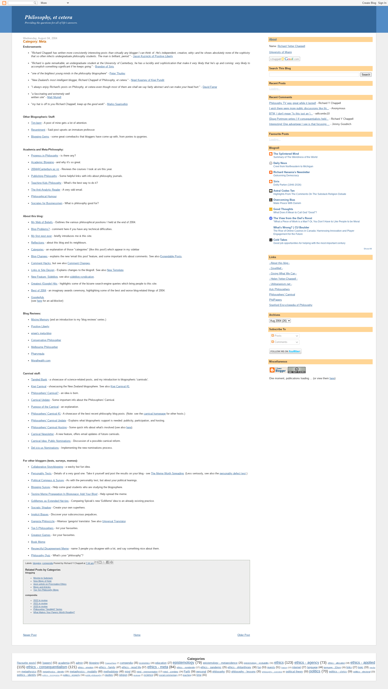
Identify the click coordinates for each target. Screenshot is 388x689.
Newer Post (30, 634)
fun (259, 667)
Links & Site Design (42, 270)
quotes (109, 674)
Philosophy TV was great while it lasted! (292, 103)
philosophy (218, 671)
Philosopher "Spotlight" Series (47, 609)
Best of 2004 (38, 290)
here (39, 300)
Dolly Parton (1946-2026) (287, 184)
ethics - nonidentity (186, 667)
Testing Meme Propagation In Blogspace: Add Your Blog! (64, 494)
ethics (279, 663)
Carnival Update (40, 399)
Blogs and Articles (42, 587)
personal (201, 671)
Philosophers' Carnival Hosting (49, 427)
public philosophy (93, 675)
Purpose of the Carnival (45, 406)
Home (137, 634)
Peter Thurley (117, 73)
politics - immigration (51, 675)
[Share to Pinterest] (112, 562)
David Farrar (210, 86)
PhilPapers (275, 299)
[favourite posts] (26, 662)
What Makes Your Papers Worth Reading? (54, 612)
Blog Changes (39, 256)
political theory (294, 671)
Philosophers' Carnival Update (48, 420)
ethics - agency (306, 663)
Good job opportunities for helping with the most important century (309, 243)
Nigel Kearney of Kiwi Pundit (147, 80)
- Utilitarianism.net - (280, 284)
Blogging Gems (40, 136)
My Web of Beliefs (42, 222)
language (312, 667)
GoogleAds (37, 297)
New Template (115, 270)
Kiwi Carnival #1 (120, 386)
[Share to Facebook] (108, 562)
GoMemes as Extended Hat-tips (50, 500)
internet (296, 667)
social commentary (168, 675)
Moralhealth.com (41, 360)
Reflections (37, 242)
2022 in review (40, 600)
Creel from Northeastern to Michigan (293, 166)
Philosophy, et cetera (49, 17)
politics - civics (338, 671)
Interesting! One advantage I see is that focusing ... (299, 124)
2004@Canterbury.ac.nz (45, 169)
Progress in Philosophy (44, 155)
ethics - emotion (85, 667)
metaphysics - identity (53, 671)
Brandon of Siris (104, 66)
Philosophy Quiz (40, 555)
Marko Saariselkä (117, 104)
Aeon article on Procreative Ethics (49, 584)
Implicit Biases (39, 514)
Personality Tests (41, 473)
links (349, 667)
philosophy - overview (272, 672)
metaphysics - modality (83, 671)
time (198, 674)
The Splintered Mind (286, 153)
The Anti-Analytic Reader (45, 189)
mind (127, 671)
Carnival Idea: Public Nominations (51, 440)
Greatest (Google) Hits (44, 283)
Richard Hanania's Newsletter (291, 172)
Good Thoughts (283, 209)
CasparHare (110, 663)
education (161, 662)
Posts (278, 335)
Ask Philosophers (279, 289)
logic (360, 667)
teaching (187, 675)
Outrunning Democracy (286, 175)
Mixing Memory (40, 319)
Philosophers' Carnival (282, 294)
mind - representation (147, 671)
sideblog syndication (82, 276)
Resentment (38, 129)
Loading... (275, 88)
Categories (37, 249)
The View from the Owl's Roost (292, 218)
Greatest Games (41, 535)
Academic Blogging (42, 162)
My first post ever (41, 235)
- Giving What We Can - (283, 273)
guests (271, 667)
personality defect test (233, 473)
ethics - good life (131, 667)
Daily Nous (280, 163)
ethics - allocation (336, 663)
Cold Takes (280, 239)
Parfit (187, 671)
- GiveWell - (276, 268)
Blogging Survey (40, 487)
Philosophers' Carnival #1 (46, 413)
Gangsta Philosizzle (43, 521)
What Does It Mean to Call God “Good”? (295, 212)
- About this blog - (279, 263)
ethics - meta (157, 667)
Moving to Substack (43, 578)
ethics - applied (362, 663)
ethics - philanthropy (239, 667)
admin (79, 662)
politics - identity (26, 674)
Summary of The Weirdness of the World (295, 157)
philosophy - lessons (243, 671)
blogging (37, 563)
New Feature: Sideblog (44, 276)
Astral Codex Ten (284, 190)
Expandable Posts (171, 256)
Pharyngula (37, 353)
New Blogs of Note (42, 581)
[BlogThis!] (100, 562)
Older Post (243, 634)
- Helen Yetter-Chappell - (283, 278)
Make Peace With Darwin (287, 203)
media (372, 667)
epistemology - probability (256, 663)
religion (123, 674)
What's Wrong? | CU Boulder (291, 227)
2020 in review (40, 606)
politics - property (71, 675)
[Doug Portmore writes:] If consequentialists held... (299, 118)
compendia (47, 563)
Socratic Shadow (41, 507)
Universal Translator (113, 521)
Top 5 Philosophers (42, 528)
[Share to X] (104, 562)
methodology (110, 671)
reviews (136, 675)
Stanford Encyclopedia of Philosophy (290, 305)
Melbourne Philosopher (44, 347)
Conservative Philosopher (46, 340)
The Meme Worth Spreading (167, 473)
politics (314, 671)
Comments (280, 341)
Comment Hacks (41, 263)
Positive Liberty (40, 326)
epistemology (183, 663)
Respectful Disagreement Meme (50, 548)
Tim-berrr (36, 122)
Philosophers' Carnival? (44, 393)
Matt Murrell (54, 97)
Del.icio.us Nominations (45, 447)
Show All (368, 249)
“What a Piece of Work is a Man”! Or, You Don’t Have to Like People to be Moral (316, 221)
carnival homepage (155, 413)
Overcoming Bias (284, 199)
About (273, 39)
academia (64, 662)
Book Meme (38, 541)
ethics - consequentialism (46, 667)
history (284, 667)
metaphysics (28, 671)
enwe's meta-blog (41, 333)
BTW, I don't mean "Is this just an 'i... (291, 113)
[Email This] (96, 562)
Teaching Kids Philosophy (46, 182)
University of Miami (280, 52)
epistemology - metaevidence (220, 662)
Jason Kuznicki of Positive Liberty (153, 56)
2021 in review (40, 603)
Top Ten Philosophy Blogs (46, 590)
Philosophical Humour (44, 196)
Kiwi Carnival (38, 386)
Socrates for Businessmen (46, 203)
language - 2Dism (332, 667)
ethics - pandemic (210, 667)
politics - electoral (361, 671)
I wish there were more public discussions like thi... (299, 108)
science (148, 674)
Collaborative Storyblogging (47, 466)
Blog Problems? (40, 229)
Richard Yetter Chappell (291, 46)
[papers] (47, 662)
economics (144, 663)
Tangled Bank (39, 379)
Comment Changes (78, 263)
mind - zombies (170, 671)
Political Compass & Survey (47, 480)
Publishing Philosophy (44, 176)
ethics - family (107, 667)
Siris (276, 181)
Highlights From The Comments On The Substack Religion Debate (309, 194)
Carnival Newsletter (42, 434)
